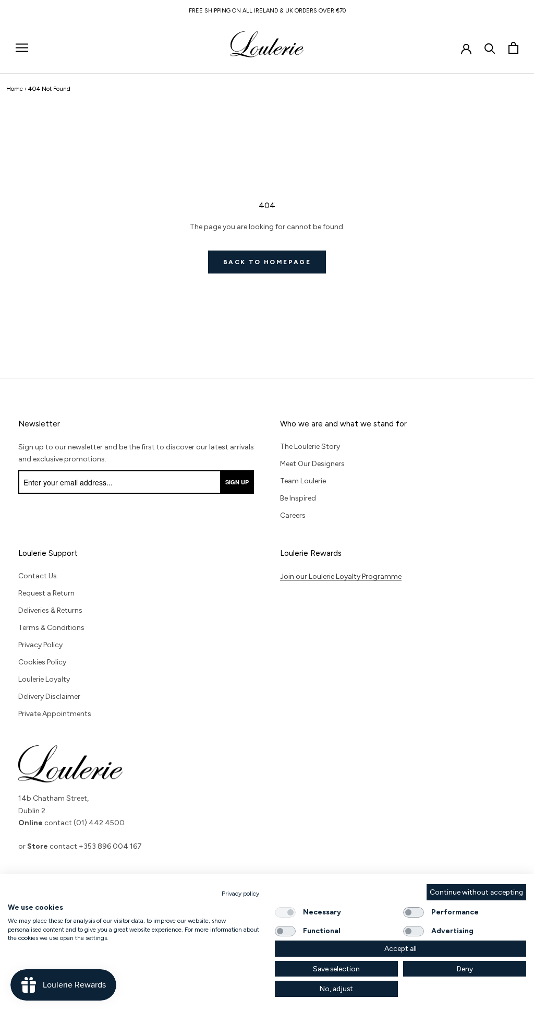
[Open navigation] (22, 47)
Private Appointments (54, 713)
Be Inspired (298, 498)
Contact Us (37, 576)
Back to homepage (267, 262)
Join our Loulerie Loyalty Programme (341, 576)
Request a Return (46, 593)
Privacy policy (240, 893)
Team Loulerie (303, 481)
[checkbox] (285, 912)
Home (14, 88)
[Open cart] (513, 48)
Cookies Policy (42, 662)
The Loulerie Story (310, 446)
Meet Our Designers (312, 463)
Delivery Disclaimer (49, 696)
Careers (293, 515)
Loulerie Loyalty (44, 679)
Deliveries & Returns (50, 610)
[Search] (489, 47)
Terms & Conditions (51, 627)
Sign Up (237, 482)
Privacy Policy (40, 644)
